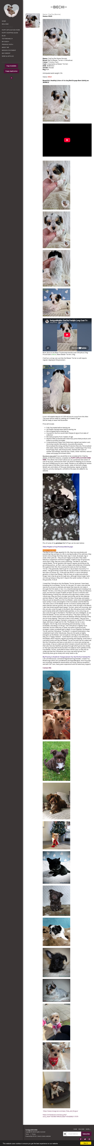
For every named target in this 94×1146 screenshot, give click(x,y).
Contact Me (47, 668)
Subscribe (86, 1134)
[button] (7, 38)
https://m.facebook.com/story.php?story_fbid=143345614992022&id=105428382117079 (60, 1116)
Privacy (34, 1134)
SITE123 (34, 1136)
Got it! (86, 1143)
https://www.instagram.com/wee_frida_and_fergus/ (60, 1111)
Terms (27, 1134)
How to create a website (44, 1136)
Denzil (54, 354)
